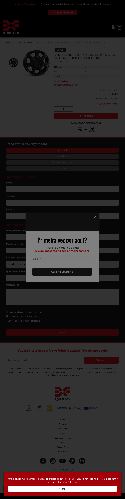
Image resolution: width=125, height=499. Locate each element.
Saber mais (73, 482)
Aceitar (62, 488)
